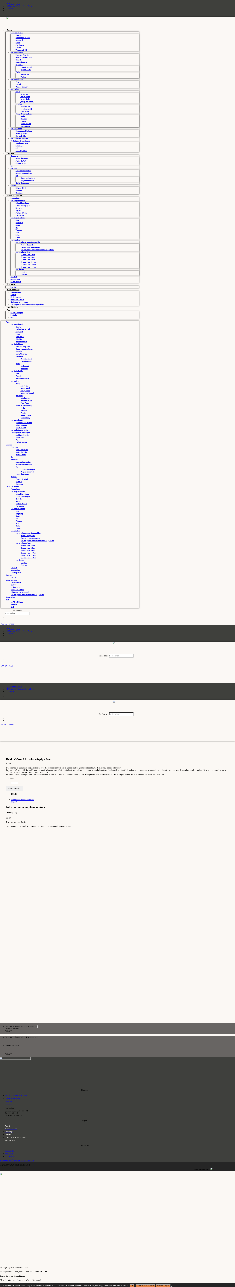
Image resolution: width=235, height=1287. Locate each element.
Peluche (24, 119)
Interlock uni (25, 106)
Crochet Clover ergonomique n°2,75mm (120, 985)
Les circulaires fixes (23, 252)
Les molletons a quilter (19, 138)
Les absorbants (16, 128)
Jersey (18, 92)
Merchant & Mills (17, 299)
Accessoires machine (24, 173)
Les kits (13, 287)
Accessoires (15, 279)
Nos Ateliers (12, 307)
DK (17, 227)
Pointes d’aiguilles (28, 245)
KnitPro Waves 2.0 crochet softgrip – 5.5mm (120, 846)
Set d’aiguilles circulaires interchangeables (37, 250)
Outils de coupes (22, 183)
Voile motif (25, 74)
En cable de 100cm (28, 262)
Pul (17, 148)
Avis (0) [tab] (14, 802)
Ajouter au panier (14, 788)
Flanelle (19, 60)
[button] (17, 608)
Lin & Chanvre (21, 62)
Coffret (13, 294)
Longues (24, 272)
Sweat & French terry (24, 114)
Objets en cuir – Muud (19, 302)
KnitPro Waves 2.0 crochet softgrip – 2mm (120, 954)
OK (132, 1286)
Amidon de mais (22, 143)
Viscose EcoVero (22, 87)
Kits (12, 166)
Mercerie (14, 168)
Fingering (19, 222)
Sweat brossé (26, 123)
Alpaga (18, 210)
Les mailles (15, 89)
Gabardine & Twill (23, 37)
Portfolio (14, 315)
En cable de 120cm (28, 264)
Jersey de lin (25, 99)
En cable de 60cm (28, 257)
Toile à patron (21, 150)
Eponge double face (24, 131)
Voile (18, 72)
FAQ (12, 317)
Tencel (18, 84)
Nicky (23, 116)
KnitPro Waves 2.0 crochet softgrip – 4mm (120, 893)
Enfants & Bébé (22, 188)
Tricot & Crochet (14, 195)
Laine (18, 42)
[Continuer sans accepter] (171, 1286)
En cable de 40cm (28, 254)
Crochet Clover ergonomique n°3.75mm (120, 1001)
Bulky (18, 235)
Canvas (18, 35)
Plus (8, 310)
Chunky (18, 237)
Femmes (19, 190)
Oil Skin (19, 47)
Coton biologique (28, 178)
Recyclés (19, 208)
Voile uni (24, 77)
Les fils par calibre (18, 218)
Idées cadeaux (13, 289)
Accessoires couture (23, 171)
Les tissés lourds (17, 33)
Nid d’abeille (21, 136)
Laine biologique (22, 203)
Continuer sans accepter (145, 1286)
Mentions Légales (163, 1286)
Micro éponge (21, 133)
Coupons (14, 156)
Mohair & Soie (21, 213)
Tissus (9, 30)
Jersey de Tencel (27, 101)
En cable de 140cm (28, 267)
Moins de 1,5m (21, 161)
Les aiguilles (15, 240)
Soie (17, 82)
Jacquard (19, 40)
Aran (17, 232)
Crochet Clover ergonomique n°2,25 (120, 970)
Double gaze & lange (24, 57)
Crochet (14, 277)
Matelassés (20, 45)
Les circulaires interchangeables (28, 242)
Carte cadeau (16, 292)
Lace (17, 220)
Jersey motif (25, 96)
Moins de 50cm (22, 158)
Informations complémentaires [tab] (22, 800)
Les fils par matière (18, 200)
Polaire (23, 121)
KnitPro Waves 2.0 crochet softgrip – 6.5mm (120, 924)
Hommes (19, 193)
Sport (18, 225)
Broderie (11, 284)
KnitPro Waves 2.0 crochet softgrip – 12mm (120, 939)
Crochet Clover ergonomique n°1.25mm (120, 877)
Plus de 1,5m (21, 163)
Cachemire (20, 215)
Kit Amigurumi (16, 281)
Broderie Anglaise (22, 55)
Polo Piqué (25, 111)
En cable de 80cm (28, 259)
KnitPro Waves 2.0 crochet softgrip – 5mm (120, 908)
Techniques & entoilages (20, 141)
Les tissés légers (17, 52)
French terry (25, 126)
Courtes (24, 274)
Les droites (20, 269)
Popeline (19, 65)
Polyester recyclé (27, 180)
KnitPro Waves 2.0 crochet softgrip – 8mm (120, 862)
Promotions (15, 198)
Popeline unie (26, 69)
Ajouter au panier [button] (120, 855)
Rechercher (17, 611)
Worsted (19, 230)
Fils (17, 175)
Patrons (13, 185)
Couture (10, 153)
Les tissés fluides (17, 79)
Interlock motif (26, 109)
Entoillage (19, 146)
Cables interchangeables (30, 247)
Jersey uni (24, 94)
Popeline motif (26, 67)
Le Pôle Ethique (17, 312)
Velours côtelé (21, 50)
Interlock (19, 104)
